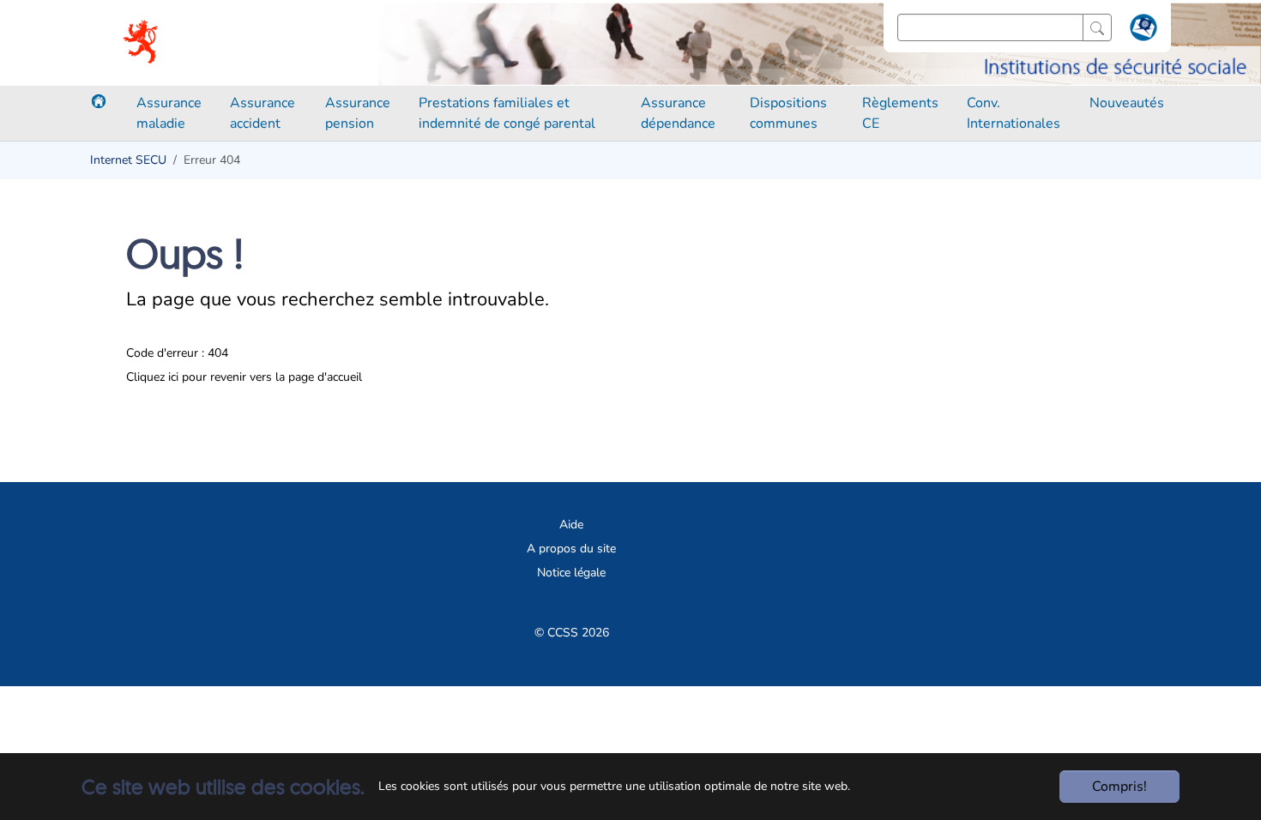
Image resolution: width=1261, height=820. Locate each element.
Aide (571, 524)
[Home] (98, 101)
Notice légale (571, 572)
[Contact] (1141, 31)
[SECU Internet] (142, 43)
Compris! (1119, 786)
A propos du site (571, 548)
